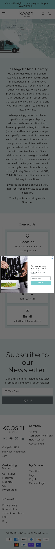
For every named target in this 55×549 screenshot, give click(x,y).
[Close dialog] (52, 257)
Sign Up (40, 283)
